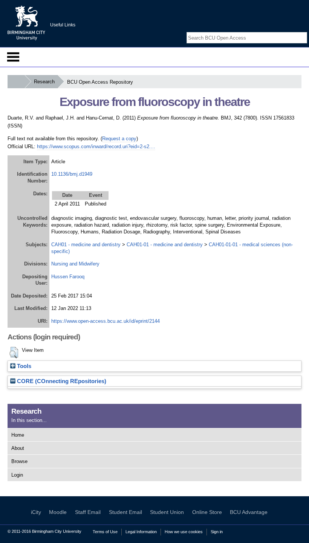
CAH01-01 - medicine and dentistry (165, 244)
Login (17, 475)
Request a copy (119, 138)
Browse (19, 461)
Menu (13, 56)
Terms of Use (105, 531)
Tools (23, 366)
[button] (13, 352)
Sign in (217, 531)
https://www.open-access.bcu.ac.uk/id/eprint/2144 (105, 321)
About (17, 448)
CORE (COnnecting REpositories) (60, 381)
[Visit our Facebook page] (285, 31)
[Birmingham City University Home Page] (16, 81)
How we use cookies (184, 531)
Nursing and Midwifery (75, 264)
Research (44, 81)
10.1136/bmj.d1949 (71, 174)
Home (17, 435)
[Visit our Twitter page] (294, 31)
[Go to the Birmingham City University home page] (26, 22)
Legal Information (141, 531)
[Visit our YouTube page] (303, 31)
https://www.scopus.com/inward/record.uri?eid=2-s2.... (96, 146)
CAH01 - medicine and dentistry (86, 244)
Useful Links (62, 25)
